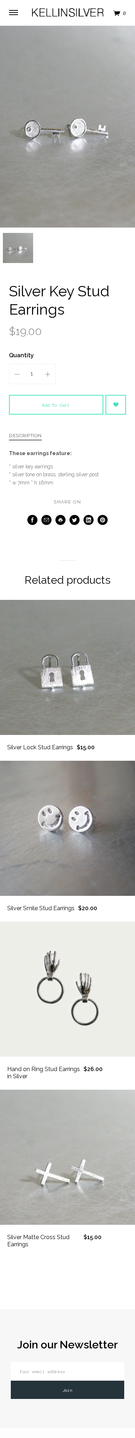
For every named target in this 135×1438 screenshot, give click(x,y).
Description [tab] (25, 435)
